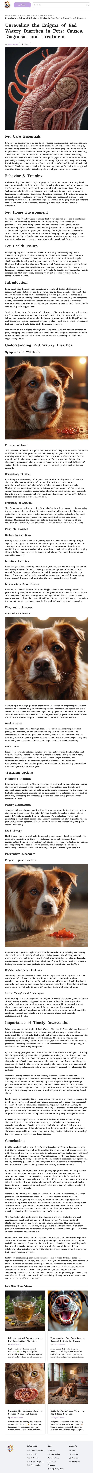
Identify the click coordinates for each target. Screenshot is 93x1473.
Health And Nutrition (42, 15)
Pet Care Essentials (21, 15)
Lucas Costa (13, 44)
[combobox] (60, 4)
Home (7, 15)
